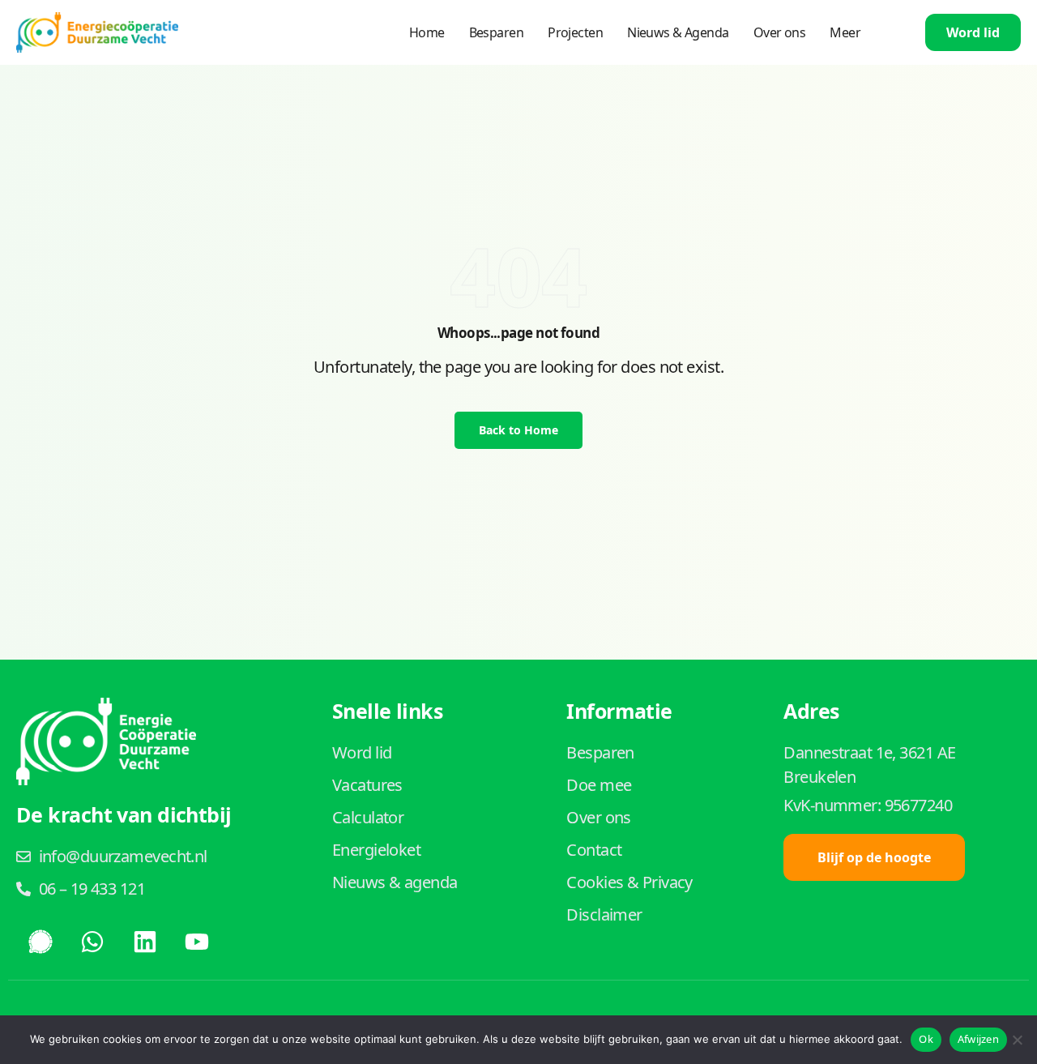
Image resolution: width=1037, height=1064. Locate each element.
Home (427, 32)
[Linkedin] (145, 941)
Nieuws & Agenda (678, 32)
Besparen (496, 32)
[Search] (885, 32)
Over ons (779, 32)
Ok (926, 1039)
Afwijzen (978, 1039)
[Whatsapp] (92, 941)
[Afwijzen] (1017, 1040)
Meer (845, 32)
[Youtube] (197, 941)
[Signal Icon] (40, 941)
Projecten (575, 32)
